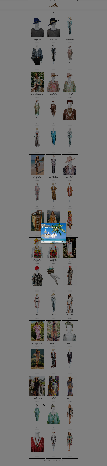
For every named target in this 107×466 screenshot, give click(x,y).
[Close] (66, 223)
